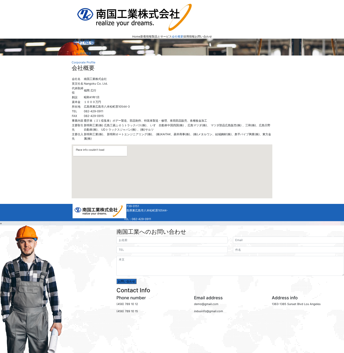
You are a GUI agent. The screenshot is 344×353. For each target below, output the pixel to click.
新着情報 (146, 36)
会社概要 (177, 36)
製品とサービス (162, 36)
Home (136, 36)
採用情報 (189, 36)
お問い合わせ (203, 36)
